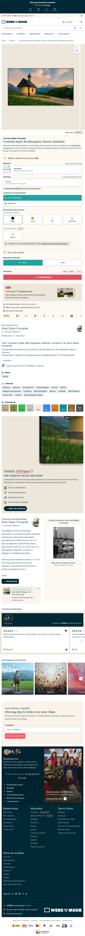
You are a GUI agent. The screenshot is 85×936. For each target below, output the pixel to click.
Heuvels (18, 395)
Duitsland (6, 387)
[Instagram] (12, 894)
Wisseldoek (11, 203)
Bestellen (10, 788)
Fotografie (27, 391)
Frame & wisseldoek (15, 198)
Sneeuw (54, 387)
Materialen (49, 34)
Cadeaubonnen (13, 801)
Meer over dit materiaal (73, 164)
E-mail (23, 778)
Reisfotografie (73, 391)
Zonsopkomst (28, 387)
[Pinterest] (16, 894)
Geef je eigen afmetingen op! (23, 189)
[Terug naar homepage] (14, 21)
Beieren (53, 391)
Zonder (24, 263)
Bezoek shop (7, 335)
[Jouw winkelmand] (81, 22)
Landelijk (62, 391)
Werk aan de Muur (13, 853)
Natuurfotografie (40, 391)
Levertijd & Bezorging (15, 795)
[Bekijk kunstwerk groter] (77, 46)
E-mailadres (10, 725)
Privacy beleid (67, 920)
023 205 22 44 (33, 774)
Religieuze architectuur (12, 391)
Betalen (10, 791)
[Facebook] (19, 894)
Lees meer (19, 335)
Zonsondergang (42, 387)
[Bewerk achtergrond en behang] (77, 51)
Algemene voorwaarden (21, 920)
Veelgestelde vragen (15, 785)
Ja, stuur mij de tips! (15, 736)
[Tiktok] (26, 894)
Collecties (21, 34)
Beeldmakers (34, 34)
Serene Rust (7, 395)
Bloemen (16, 387)
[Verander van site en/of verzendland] (81, 16)
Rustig (5, 376)
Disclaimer (34, 920)
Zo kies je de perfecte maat (72, 177)
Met (63, 263)
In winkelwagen (44, 277)
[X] (23, 894)
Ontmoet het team (54, 798)
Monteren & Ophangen (15, 798)
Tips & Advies (63, 34)
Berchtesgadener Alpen (33, 395)
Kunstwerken (7, 34)
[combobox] (37, 28)
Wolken (63, 387)
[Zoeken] (80, 28)
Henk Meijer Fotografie (16, 138)
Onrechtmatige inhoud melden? (50, 920)
